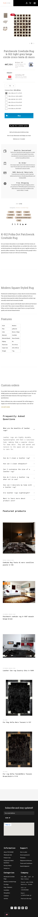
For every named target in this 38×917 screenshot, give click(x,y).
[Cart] (30, 3)
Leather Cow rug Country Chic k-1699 (18, 670)
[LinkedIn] (23, 224)
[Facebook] (12, 224)
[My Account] (27, 3)
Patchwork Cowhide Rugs (9, 614)
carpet (26, 212)
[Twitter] (15, 224)
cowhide (11, 215)
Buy (19, 116)
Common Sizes (9, 90)
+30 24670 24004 (5, 407)
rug (19, 220)
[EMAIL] (19, 813)
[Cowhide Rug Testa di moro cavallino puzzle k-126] (19, 538)
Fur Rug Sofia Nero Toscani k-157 (17, 722)
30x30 (11, 212)
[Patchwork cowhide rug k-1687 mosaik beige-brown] (19, 592)
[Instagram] (15, 908)
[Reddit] (25, 224)
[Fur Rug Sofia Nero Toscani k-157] (19, 698)
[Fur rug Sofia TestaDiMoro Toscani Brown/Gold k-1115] (19, 749)
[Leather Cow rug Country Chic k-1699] (19, 646)
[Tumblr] (20, 224)
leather (10, 217)
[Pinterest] (17, 224)
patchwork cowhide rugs (23, 217)
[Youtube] (26, 908)
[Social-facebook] (12, 908)
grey (19, 215)
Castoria (27, 215)
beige (18, 212)
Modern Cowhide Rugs (22, 207)
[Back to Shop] (32, 43)
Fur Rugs (5, 720)
